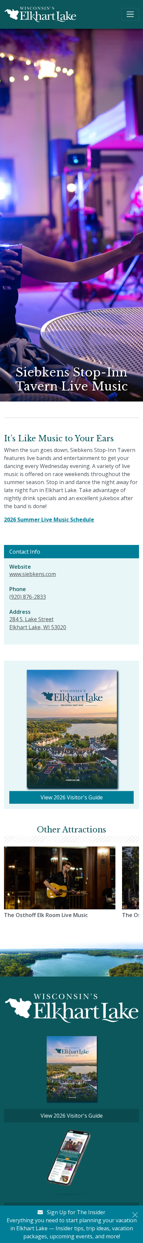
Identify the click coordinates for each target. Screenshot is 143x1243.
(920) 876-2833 (27, 596)
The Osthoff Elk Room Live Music (46, 915)
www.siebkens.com (32, 574)
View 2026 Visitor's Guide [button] (72, 797)
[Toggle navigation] (130, 14)
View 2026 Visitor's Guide (72, 1115)
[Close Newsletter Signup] (135, 1215)
